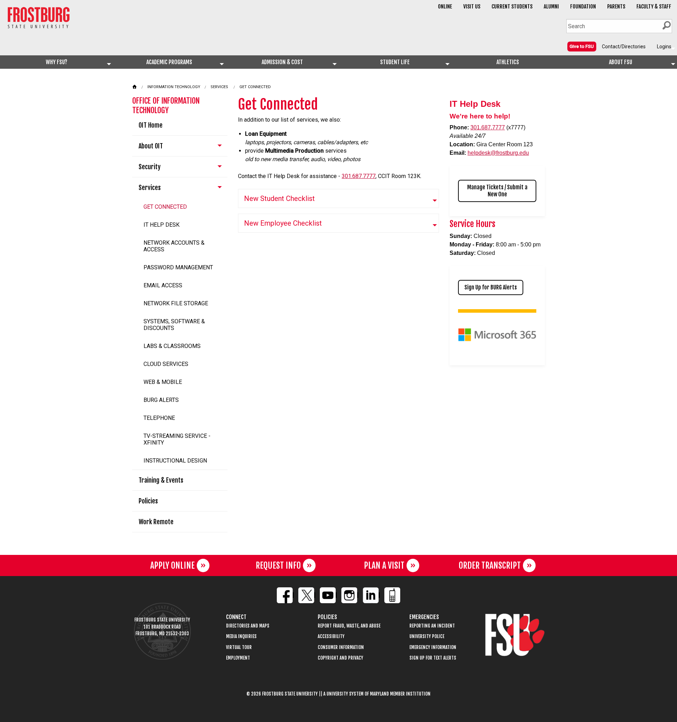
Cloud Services (166, 364)
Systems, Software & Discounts (174, 324)
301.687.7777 (359, 176)
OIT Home (151, 125)
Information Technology (173, 87)
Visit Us (471, 6)
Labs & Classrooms (172, 346)
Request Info (278, 565)
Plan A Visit (384, 565)
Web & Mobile (163, 382)
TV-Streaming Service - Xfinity (177, 439)
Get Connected (255, 87)
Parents (616, 6)
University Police (426, 636)
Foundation (583, 6)
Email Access (163, 285)
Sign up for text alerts (432, 658)
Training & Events (161, 480)
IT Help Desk (161, 224)
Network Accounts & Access (174, 246)
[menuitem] (581, 46)
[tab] (338, 198)
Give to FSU (581, 46)
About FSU (620, 62)
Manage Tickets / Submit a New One (497, 191)
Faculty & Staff (653, 6)
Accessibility (331, 636)
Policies (148, 501)
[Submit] (666, 25)
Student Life (395, 62)
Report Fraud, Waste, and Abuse (349, 626)
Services (219, 87)
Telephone (159, 418)
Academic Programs (169, 62)
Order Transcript (490, 565)
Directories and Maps (247, 626)
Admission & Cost (282, 62)
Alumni (551, 6)
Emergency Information (432, 647)
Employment (238, 658)
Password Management (178, 267)
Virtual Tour (239, 647)
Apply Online (172, 565)
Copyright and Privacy (340, 658)
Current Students (512, 6)
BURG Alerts (161, 400)
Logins (664, 46)
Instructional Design (175, 460)
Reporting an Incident (432, 626)
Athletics (507, 62)
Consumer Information (341, 647)
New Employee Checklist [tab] (283, 223)
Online (445, 6)
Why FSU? (56, 62)
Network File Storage (176, 303)
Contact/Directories (624, 46)
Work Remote (156, 522)
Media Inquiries (241, 636)
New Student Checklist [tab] (279, 198)
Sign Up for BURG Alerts (490, 287)
